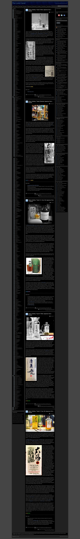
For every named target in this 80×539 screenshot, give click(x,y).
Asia (40, 94)
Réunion (16, 77)
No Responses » (52, 12)
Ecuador (16, 44)
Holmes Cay (16, 205)
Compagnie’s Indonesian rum (35, 440)
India (15, 54)
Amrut (33, 496)
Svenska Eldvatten (17, 340)
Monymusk (16, 260)
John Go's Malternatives (60, 92)
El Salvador (16, 45)
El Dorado (16, 182)
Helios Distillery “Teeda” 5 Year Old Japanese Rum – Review (41, 412)
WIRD (15, 368)
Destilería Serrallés (17, 168)
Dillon (15, 170)
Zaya (15, 373)
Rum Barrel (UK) (59, 97)
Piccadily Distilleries (17, 290)
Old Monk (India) (17, 283)
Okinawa (48, 309)
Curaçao (16, 41)
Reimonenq (16, 300)
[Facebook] (64, 15)
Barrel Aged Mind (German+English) (61, 185)
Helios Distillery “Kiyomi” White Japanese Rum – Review (40, 314)
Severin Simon (16, 329)
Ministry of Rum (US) (59, 107)
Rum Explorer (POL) (59, 161)
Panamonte (16, 289)
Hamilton (16, 199)
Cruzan (15, 160)
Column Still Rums (43, 403)
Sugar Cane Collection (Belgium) (61, 208)
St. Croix (16, 81)
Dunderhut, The (59, 189)
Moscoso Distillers (17, 262)
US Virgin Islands (17, 92)
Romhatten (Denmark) (60, 126)
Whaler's (16, 363)
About (13, 6)
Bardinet (16, 116)
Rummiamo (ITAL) (59, 133)
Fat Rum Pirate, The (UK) (60, 91)
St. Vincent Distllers (17, 337)
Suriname (16, 84)
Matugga (16, 246)
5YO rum (46, 33)
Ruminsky (30, 94)
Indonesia (16, 56)
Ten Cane (16, 345)
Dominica (16, 42)
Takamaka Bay (16, 341)
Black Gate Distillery (17, 124)
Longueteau (16, 239)
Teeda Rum (50, 97)
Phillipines (16, 75)
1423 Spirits (16, 97)
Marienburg (16, 245)
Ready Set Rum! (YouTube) (60, 149)
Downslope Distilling (17, 177)
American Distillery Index (60, 169)
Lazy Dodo (40, 439)
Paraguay (16, 73)
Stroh (15, 338)
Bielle (15, 122)
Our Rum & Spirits (17, 286)
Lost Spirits (16, 241)
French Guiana (16, 48)
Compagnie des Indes (17, 155)
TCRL (15, 343)
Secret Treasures (17, 327)
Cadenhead (16, 135)
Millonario (16, 254)
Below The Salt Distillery (18, 119)
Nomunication (44, 282)
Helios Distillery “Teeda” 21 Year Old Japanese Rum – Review (41, 200)
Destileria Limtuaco (17, 167)
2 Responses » (52, 316)
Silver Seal (16, 330)
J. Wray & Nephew (17, 216)
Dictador (16, 169)
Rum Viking (58, 163)
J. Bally (15, 214)
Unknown (16, 91)
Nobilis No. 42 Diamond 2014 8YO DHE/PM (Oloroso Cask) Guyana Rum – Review (62, 53)
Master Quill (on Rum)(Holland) (61, 106)
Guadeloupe (16, 50)
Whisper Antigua (29, 439)
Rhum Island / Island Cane (18, 305)
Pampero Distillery (17, 288)
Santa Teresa (16, 325)
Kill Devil (16, 222)
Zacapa (15, 371)
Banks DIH (16, 113)
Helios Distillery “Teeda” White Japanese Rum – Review (40, 10)
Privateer (16, 296)
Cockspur (16, 154)
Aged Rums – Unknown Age (18, 384)
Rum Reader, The (59, 176)
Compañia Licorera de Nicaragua (19, 156)
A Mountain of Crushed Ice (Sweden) (61, 183)
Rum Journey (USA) (59, 109)
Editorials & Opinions (16, 10)
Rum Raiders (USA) (59, 162)
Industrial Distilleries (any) (18, 210)
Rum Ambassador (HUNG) (60, 160)
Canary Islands (16, 35)
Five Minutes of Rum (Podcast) (61, 146)
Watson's (16, 361)
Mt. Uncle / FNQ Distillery (18, 264)
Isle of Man (16, 57)
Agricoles (16, 385)
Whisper (16, 364)
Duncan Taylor (16, 178)
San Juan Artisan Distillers (18, 323)
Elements (16, 183)
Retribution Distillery (17, 304)
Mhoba (15, 253)
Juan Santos (16, 219)
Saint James (16, 320)
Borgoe (15, 128)
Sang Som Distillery (17, 324)
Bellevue (16, 118)
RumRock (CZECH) (59, 134)
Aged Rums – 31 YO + (17, 383)
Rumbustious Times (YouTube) (61, 150)
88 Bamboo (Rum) (59, 155)
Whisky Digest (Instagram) (60, 210)
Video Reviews (49, 6)
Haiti (15, 53)
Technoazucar (16, 344)
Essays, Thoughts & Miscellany (17, 11)
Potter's (15, 294)
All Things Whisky (59, 168)
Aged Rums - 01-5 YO (38, 193)
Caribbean (16, 36)
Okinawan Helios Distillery (31, 225)
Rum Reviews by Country (44, 95)
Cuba (15, 40)
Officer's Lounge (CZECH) (60, 159)
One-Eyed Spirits (17, 285)
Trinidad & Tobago (17, 89)
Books (14, 9)
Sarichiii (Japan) (59, 98)
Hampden (16, 200)
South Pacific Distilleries (18, 333)
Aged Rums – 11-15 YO (18, 380)
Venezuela (16, 94)
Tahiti (15, 85)
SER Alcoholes (16, 328)
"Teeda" (43, 195)
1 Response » (52, 202)
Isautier (15, 212)
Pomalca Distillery (17, 293)
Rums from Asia (45, 196)
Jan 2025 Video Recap (31, 304)
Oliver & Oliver (16, 284)
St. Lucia (16, 82)
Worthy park (16, 370)
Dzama (15, 179)
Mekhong (16, 250)
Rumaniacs (24, 6)
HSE (15, 207)
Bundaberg (16, 133)
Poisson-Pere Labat (17, 292)
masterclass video (35, 520)
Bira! (15, 123)
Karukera (16, 221)
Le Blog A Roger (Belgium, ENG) (61, 93)
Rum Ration (58, 131)
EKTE (15, 180)
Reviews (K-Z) (34, 6)
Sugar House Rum (17, 339)
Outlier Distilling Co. (17, 287)
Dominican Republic (17, 43)
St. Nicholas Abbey (17, 336)
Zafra (15, 372)
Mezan (15, 252)
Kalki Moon (16, 220)
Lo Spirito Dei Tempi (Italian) (60, 191)
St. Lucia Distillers (17, 335)
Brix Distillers (16, 131)
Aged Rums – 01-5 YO (17, 378)
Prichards (16, 295)
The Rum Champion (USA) (60, 164)
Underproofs (16, 404)
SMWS (15, 331)
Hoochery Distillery (17, 206)
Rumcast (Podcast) (59, 151)
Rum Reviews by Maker (43, 308)
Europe (15, 46)
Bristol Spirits (16, 130)
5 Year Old (41, 226)
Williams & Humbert (17, 366)
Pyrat (15, 298)
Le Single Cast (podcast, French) (61, 147)
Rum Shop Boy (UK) (59, 111)
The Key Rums (44, 6)
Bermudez (16, 120)
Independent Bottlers (17, 209)
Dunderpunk (58, 156)
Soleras (16, 401)
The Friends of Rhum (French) (61, 209)
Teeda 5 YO (47, 350)
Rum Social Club (59, 112)
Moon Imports (16, 261)
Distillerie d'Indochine (17, 172)
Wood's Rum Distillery (17, 369)
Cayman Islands (17, 37)
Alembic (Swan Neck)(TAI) (60, 105)
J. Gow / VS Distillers (17, 215)
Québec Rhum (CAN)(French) (61, 125)
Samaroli (16, 321)
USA (15, 93)
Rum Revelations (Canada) (60, 132)
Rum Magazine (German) (60, 130)
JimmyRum (16, 217)
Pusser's (16, 297)
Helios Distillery (49, 195)
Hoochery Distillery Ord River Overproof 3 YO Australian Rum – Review (62, 68)
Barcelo (16, 115)
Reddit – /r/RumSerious (60, 174)
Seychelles (16, 78)
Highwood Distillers (17, 204)
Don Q (15, 174)
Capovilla (16, 136)
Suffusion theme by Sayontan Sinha (64, 536)
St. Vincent (16, 83)
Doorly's (16, 175)
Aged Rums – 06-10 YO (18, 379)
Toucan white (28, 440)
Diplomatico (16, 171)
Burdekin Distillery (17, 134)
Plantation (16, 291)
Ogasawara (16, 281)
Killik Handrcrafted (17, 223)
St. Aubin (16, 334)
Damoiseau (16, 162)
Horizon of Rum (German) (60, 157)
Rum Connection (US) (60, 128)
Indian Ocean (16, 55)
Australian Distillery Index (60, 170)
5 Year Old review (31, 301)
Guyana (16, 52)
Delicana (16, 164)
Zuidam (15, 374)
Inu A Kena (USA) (59, 190)
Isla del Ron (16, 213)
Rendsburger (16, 302)
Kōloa (15, 224)
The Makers (39, 6)
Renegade (16, 303)
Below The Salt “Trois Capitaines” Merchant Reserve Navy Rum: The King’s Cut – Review (61, 58)
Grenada (16, 49)
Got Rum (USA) (59, 124)
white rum (36, 226)
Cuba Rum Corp (17, 161)
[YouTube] (59, 15)
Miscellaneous (16, 255)
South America (16, 80)
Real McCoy (16, 299)
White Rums (53, 97)
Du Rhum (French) (59, 188)
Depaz (15, 166)
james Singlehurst (59, 64)
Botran (15, 129)
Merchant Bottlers (17, 251)
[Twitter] (62, 15)
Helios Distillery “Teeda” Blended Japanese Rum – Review (40, 102)
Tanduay (16, 342)
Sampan (16, 322)
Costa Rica (16, 39)
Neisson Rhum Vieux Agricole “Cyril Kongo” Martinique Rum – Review (62, 65)
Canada (16, 34)
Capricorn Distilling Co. (17, 137)
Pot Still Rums (39, 95)
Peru (15, 74)
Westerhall (16, 362)
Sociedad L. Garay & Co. (18, 332)
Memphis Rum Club (59, 158)
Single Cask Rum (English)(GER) (61, 113)
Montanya (16, 258)
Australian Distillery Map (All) (61, 171)
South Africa (16, 79)
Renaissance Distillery (17, 301)
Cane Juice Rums (47, 94)
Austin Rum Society (59, 184)
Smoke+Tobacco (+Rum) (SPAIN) (61, 99)
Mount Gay (16, 263)
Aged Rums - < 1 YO (38, 94)
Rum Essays (20, 6)
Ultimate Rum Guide (59, 178)
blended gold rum (40, 33)
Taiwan (15, 86)
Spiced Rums (16, 402)
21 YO (33, 34)
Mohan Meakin (16, 256)
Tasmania (16, 87)
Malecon (16, 244)
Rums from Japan (42, 97)
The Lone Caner (18, 3)
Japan (37, 95)
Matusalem (16, 247)
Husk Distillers (16, 208)
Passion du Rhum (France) (60, 192)
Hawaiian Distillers (17, 202)
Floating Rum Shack (59, 123)
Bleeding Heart (16, 126)
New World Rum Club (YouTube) (61, 148)
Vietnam (16, 95)
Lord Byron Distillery (17, 240)
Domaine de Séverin (17, 173)
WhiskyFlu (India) (59, 100)
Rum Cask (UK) (59, 127)
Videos (14, 409)
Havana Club (16, 201)
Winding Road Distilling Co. (18, 367)
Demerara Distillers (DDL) (18, 165)
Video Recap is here (31, 91)
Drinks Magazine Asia (60, 172)
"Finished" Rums (17, 376)
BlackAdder (16, 125)
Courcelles (16, 159)
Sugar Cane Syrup (46, 97)
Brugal (15, 132)
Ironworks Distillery (17, 211)
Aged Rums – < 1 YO (17, 377)
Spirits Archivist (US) (59, 114)
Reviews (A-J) (29, 6)
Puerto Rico (16, 76)
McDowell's (16, 249)
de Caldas (16, 163)
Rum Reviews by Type (48, 308)
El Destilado (16, 181)
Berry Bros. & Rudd (17, 121)
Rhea (30, 496)
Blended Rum (45, 195)
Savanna (16, 326)
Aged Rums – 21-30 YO (18, 382)
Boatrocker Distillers (17, 127)
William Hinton (16, 365)
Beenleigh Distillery (17, 117)
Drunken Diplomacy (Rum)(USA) (61, 187)
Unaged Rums (36, 405)
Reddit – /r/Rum (59, 173)
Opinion (16, 6)
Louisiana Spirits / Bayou (18, 242)
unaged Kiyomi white (34, 33)
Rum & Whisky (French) (60, 108)
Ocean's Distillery (17, 280)
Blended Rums (43, 94)
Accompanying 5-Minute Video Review (33, 185)
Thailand (16, 88)
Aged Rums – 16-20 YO (18, 381)
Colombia (16, 38)
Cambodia (16, 33)
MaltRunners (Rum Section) (60, 96)
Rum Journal (59, 129)
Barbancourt (16, 114)
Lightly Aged (52, 529)
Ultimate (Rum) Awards (60, 177)
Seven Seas (35, 77)
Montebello (16, 259)
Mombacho (16, 257)
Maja (15, 243)
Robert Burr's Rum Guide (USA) (61, 175)
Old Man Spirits (16, 282)
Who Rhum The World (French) (61, 211)
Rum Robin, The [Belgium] (60, 110)
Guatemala (16, 51)
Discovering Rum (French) (60, 186)
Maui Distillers (16, 248)
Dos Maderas (16, 176)
